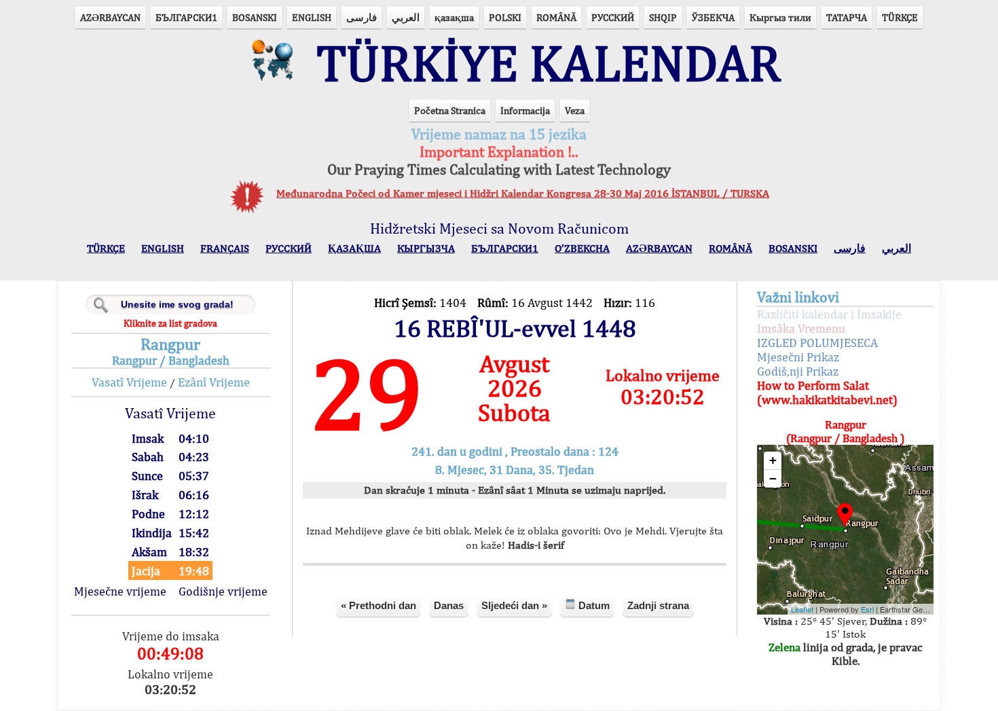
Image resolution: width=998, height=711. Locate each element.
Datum (593, 605)
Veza (575, 110)
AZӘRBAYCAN (110, 17)
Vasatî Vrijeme (129, 382)
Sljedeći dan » (514, 605)
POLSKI (505, 17)
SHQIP (663, 17)
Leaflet (802, 609)
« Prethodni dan (378, 605)
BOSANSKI (254, 17)
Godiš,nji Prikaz (797, 371)
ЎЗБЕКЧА (713, 17)
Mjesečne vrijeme (120, 591)
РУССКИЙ (612, 17)
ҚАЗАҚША (354, 248)
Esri (867, 609)
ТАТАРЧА (846, 17)
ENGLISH (311, 17)
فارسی (361, 17)
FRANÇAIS (224, 248)
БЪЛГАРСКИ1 (186, 17)
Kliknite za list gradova (170, 323)
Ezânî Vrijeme (214, 382)
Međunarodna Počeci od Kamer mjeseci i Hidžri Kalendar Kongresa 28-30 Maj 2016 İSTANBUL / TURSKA (522, 193)
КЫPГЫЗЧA (426, 248)
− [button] (773, 478)
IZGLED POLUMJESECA (817, 342)
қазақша (454, 17)
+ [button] (773, 460)
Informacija (525, 110)
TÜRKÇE (900, 17)
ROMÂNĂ (556, 17)
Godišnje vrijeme (223, 591)
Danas (449, 605)
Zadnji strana (658, 605)
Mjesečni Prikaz (798, 357)
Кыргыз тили (780, 17)
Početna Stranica (449, 110)
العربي (406, 17)
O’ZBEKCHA (582, 248)
